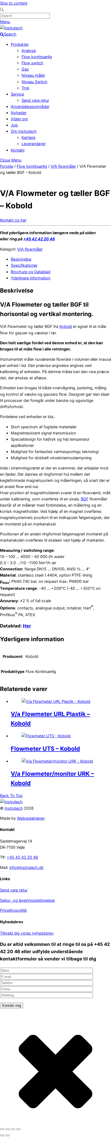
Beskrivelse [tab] (21, 259)
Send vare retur (35, 100)
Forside (6, 166)
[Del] (13, 1129)
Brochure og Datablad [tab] (30, 271)
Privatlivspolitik (13, 910)
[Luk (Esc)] (18, 1129)
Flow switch (32, 63)
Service (17, 94)
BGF (84, 499)
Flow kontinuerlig (37, 56)
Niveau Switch (34, 81)
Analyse (29, 50)
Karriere (28, 137)
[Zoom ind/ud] (2, 1129)
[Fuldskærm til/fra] (7, 1129)
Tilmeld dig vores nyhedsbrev (27, 933)
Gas (25, 69)
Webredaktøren (31, 818)
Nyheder (18, 112)
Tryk (25, 88)
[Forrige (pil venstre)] (2, 1135)
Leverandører (34, 143)
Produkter (20, 44)
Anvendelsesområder (30, 106)
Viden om (19, 119)
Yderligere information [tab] (30, 278)
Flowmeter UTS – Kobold (45, 748)
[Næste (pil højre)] (7, 1135)
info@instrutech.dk (26, 867)
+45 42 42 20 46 (39, 239)
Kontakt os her (13, 220)
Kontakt (18, 150)
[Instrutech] (11, 28)
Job (14, 125)
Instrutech (14, 808)
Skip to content (13, 3)
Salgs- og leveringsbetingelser (27, 900)
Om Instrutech (24, 131)
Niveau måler (33, 75)
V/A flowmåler (63, 166)
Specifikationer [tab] (24, 265)
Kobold (65, 326)
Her (27, 626)
